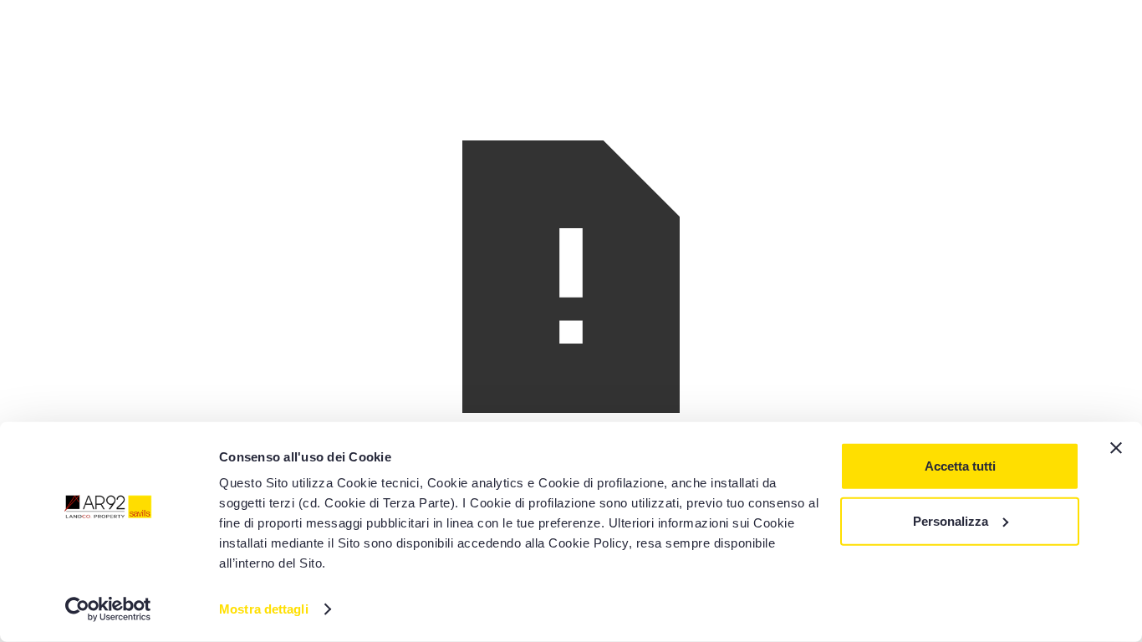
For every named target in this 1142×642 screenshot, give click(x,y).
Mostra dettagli (263, 609)
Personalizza (950, 520)
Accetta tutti (960, 466)
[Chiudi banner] (1116, 448)
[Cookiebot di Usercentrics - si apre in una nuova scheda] (108, 609)
